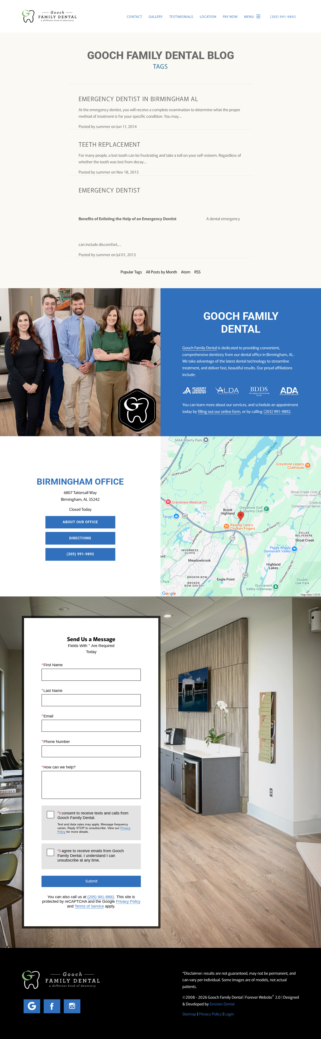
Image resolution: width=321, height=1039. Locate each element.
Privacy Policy (128, 901)
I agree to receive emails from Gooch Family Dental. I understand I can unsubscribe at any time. (90, 855)
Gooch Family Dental (199, 347)
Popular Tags (131, 271)
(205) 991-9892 (277, 411)
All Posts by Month (161, 271)
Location (208, 16)
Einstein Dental (222, 1004)
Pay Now (230, 16)
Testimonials (181, 16)
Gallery (156, 16)
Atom (185, 271)
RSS (197, 271)
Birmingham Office (80, 482)
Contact (134, 16)
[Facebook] (52, 1006)
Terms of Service (89, 906)
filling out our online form (219, 411)
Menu (249, 16)
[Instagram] (72, 1006)
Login (229, 1014)
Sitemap (189, 1014)
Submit (91, 881)
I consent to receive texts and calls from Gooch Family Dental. (93, 822)
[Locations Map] (240, 516)
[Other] (32, 1006)
